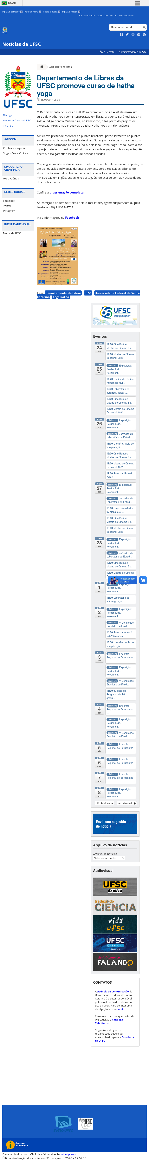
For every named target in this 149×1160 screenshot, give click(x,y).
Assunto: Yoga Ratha (60, 66)
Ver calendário (126, 803)
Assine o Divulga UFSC (17, 120)
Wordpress (68, 1154)
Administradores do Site (133, 52)
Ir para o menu (32, 12)
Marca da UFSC (12, 233)
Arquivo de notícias (105, 854)
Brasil (12, 3)
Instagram (9, 211)
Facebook (9, 200)
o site (121, 1009)
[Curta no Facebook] (121, 34)
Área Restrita (107, 52)
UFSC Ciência (11, 178)
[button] (104, 803)
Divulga (7, 115)
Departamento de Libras (63, 293)
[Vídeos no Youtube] (133, 34)
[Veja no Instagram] (138, 34)
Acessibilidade (87, 15)
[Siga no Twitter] (127, 34)
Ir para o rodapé (71, 12)
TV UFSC (8, 125)
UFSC (88, 293)
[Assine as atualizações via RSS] (144, 34)
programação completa (66, 192)
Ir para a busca (51, 12)
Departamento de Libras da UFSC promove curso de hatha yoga (86, 85)
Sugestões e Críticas (15, 153)
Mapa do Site (126, 15)
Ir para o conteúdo (12, 12)
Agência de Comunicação (113, 991)
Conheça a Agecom (15, 148)
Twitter (7, 206)
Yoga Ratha (61, 297)
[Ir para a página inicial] (40, 67)
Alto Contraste (106, 15)
